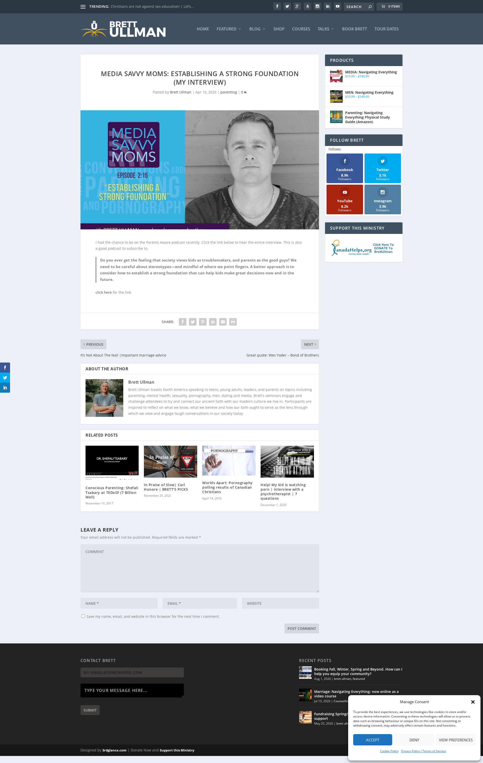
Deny (414, 739)
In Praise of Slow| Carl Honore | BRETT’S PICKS (166, 487)
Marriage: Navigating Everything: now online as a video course (356, 693)
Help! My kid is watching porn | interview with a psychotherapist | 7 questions (283, 491)
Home (203, 29)
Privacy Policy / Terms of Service (423, 751)
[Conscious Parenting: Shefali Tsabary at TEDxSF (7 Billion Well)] (112, 463)
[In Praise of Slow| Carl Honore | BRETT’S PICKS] (170, 462)
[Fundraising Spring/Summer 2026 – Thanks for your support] (305, 717)
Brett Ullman (180, 92)
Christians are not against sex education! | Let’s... (152, 6)
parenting (228, 92)
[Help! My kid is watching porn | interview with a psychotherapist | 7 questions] (287, 462)
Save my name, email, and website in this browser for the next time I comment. (153, 616)
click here (104, 292)
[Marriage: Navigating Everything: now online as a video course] (305, 695)
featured (359, 679)
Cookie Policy (389, 751)
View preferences (456, 739)
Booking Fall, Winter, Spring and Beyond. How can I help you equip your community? (358, 671)
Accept (372, 739)
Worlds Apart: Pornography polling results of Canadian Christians (227, 487)
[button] (472, 701)
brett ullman (342, 679)
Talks (323, 29)
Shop (279, 29)
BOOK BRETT (354, 29)
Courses (301, 29)
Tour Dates (387, 29)
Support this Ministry (177, 750)
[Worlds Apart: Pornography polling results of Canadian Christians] (229, 461)
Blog (255, 29)
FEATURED (226, 29)
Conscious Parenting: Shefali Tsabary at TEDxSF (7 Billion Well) (112, 492)
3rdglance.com (114, 750)
